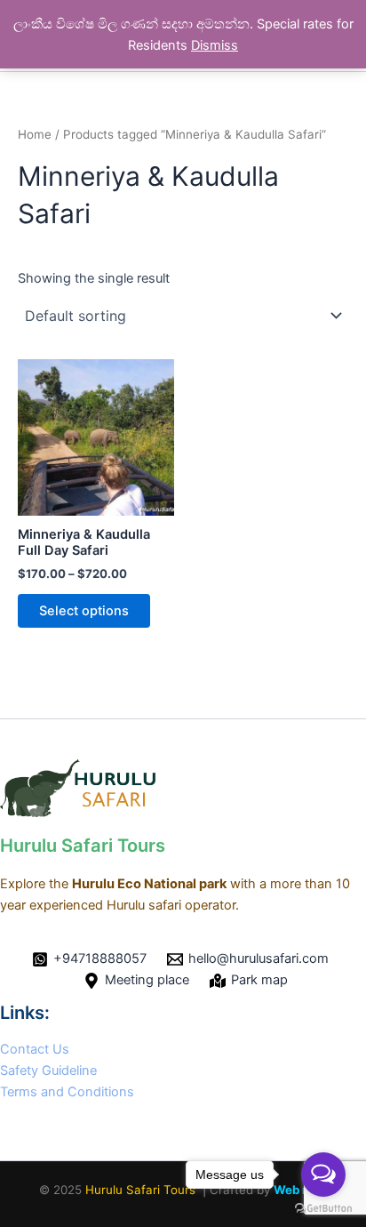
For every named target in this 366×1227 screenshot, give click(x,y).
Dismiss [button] (214, 45)
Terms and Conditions (67, 1092)
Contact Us (34, 1049)
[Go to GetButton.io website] (323, 1209)
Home (35, 134)
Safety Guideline (48, 1071)
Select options (84, 611)
